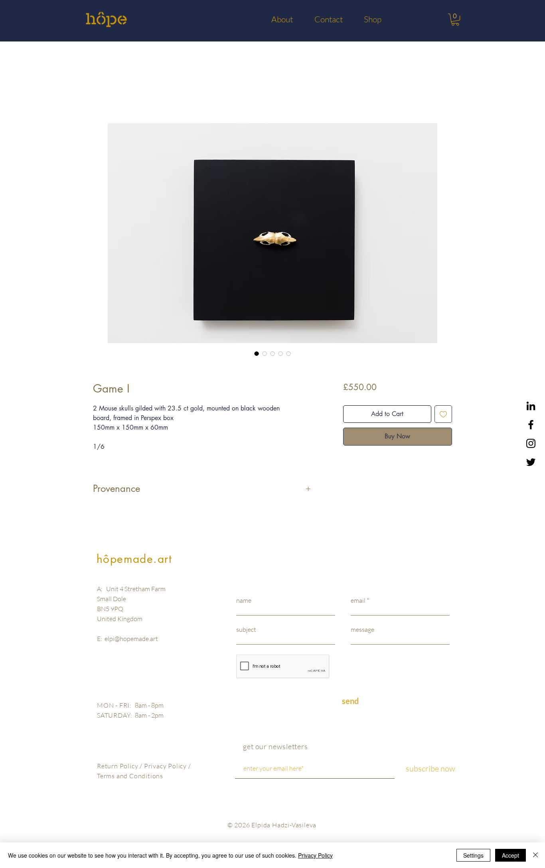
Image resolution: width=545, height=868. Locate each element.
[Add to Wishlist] (443, 414)
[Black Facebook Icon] (531, 424)
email (358, 600)
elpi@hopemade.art (131, 639)
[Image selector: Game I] (257, 353)
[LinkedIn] (531, 406)
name (243, 600)
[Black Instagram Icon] (531, 443)
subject (246, 629)
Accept (510, 855)
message (362, 629)
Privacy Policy (166, 766)
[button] (455, 20)
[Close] (535, 855)
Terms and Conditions (130, 776)
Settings (473, 855)
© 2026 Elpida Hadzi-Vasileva (271, 825)
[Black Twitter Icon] (531, 462)
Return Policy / (120, 766)
